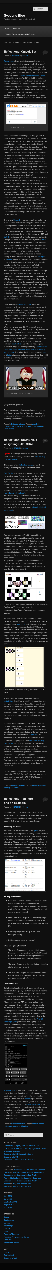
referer (9, 259)
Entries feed (9, 1255)
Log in (6, 1252)
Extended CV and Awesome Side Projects (20, 34)
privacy (18, 426)
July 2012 (8, 1207)
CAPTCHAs (8, 473)
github (36, 830)
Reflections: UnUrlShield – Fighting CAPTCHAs (20, 442)
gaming (7, 1223)
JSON (6, 237)
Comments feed (10, 1258)
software (16, 1126)
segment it (21, 624)
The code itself (9, 1090)
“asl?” (44, 239)
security (40, 426)
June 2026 (8, 1199)
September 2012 (10, 1201)
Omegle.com (9, 61)
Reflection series (26, 465)
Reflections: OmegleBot (20, 51)
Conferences (9, 1220)
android (35, 1123)
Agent (6, 1217)
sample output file (24, 304)
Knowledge (8, 1225)
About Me (16, 29)
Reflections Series (18, 424)
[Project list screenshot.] (25, 891)
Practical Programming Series (16, 1237)
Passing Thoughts (11, 1234)
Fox (5, 1178)
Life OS (7, 1228)
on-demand (33, 734)
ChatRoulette (17, 343)
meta (6, 1231)
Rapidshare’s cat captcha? (14, 493)
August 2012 (9, 1204)
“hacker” (28, 1098)
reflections (32, 426)
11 (45, 440)
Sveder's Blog (14, 15)
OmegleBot (17, 220)
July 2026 (8, 1196)
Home (7, 29)
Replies (15, 787)
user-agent (41, 256)
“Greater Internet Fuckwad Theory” (32, 75)
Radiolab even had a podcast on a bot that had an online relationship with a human (25, 349)
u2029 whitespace (33, 1104)
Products (7, 1239)
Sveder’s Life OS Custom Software (18, 1154)
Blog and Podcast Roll (22, 1183)
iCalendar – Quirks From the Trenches (19, 1159)
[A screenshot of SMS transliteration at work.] (16, 1084)
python (24, 426)
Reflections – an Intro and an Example (18, 801)
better (44, 352)
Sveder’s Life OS (11, 1157)
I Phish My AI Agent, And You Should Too (21, 1145)
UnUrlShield (8, 701)
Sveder (25, 55)
